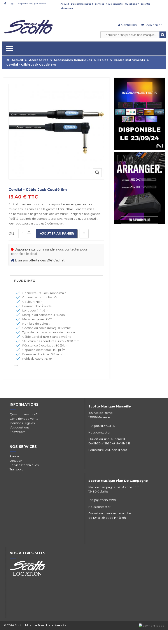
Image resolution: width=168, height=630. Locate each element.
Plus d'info (24, 281)
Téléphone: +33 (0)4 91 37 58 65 (31, 3)
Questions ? (132, 4)
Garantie (145, 4)
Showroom (67, 8)
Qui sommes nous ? (82, 4)
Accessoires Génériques (73, 60)
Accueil (65, 4)
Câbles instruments (129, 60)
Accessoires (38, 60)
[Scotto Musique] (29, 27)
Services (99, 4)
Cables (102, 60)
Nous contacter (114, 4)
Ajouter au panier (57, 233)
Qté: (12, 233)
